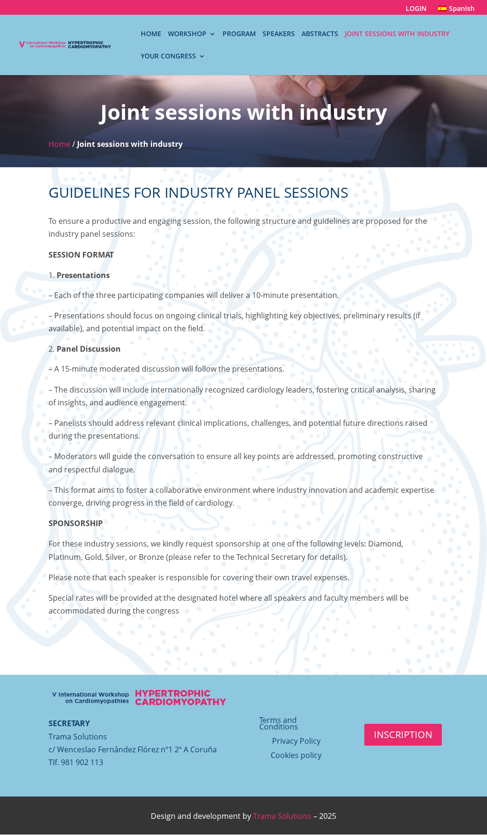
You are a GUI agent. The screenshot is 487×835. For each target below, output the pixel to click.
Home (59, 144)
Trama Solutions (282, 816)
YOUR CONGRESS (168, 56)
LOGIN (416, 9)
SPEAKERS (279, 34)
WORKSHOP (187, 34)
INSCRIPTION (403, 734)
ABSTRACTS (320, 34)
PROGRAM (239, 34)
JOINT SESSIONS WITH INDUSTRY (397, 34)
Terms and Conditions (278, 724)
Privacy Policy (296, 742)
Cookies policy (296, 756)
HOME (151, 34)
